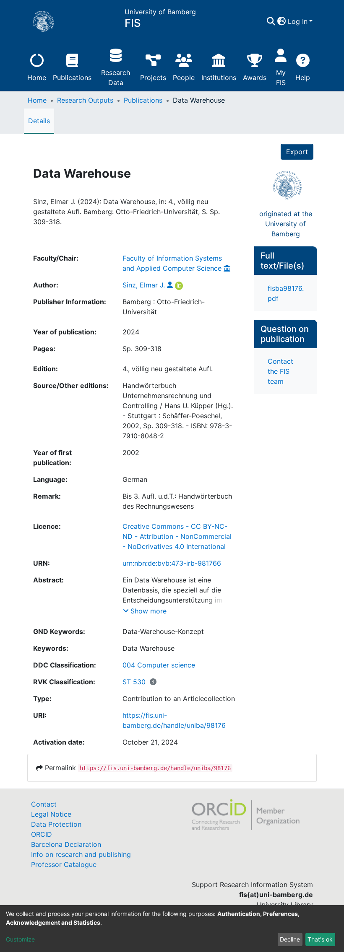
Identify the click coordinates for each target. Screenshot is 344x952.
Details (39, 120)
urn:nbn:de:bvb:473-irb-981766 (171, 563)
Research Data (115, 77)
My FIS (281, 77)
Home (36, 77)
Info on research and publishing (81, 854)
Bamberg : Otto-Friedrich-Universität (163, 307)
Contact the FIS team (280, 371)
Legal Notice (51, 814)
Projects (153, 77)
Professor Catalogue (63, 864)
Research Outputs (85, 100)
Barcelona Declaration (66, 844)
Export (297, 151)
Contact (44, 804)
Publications (72, 77)
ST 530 (134, 682)
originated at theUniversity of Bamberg (285, 224)
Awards (254, 77)
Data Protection (56, 824)
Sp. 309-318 (142, 348)
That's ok (320, 939)
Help (302, 77)
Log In (298, 21)
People (184, 77)
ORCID (41, 834)
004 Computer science (158, 665)
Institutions (218, 77)
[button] (281, 21)
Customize (20, 939)
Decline (290, 939)
